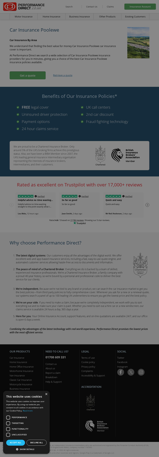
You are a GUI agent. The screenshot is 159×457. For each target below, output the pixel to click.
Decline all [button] (36, 442)
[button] (26, 449)
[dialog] (79, 228)
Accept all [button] (15, 442)
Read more (28, 410)
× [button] (46, 394)
